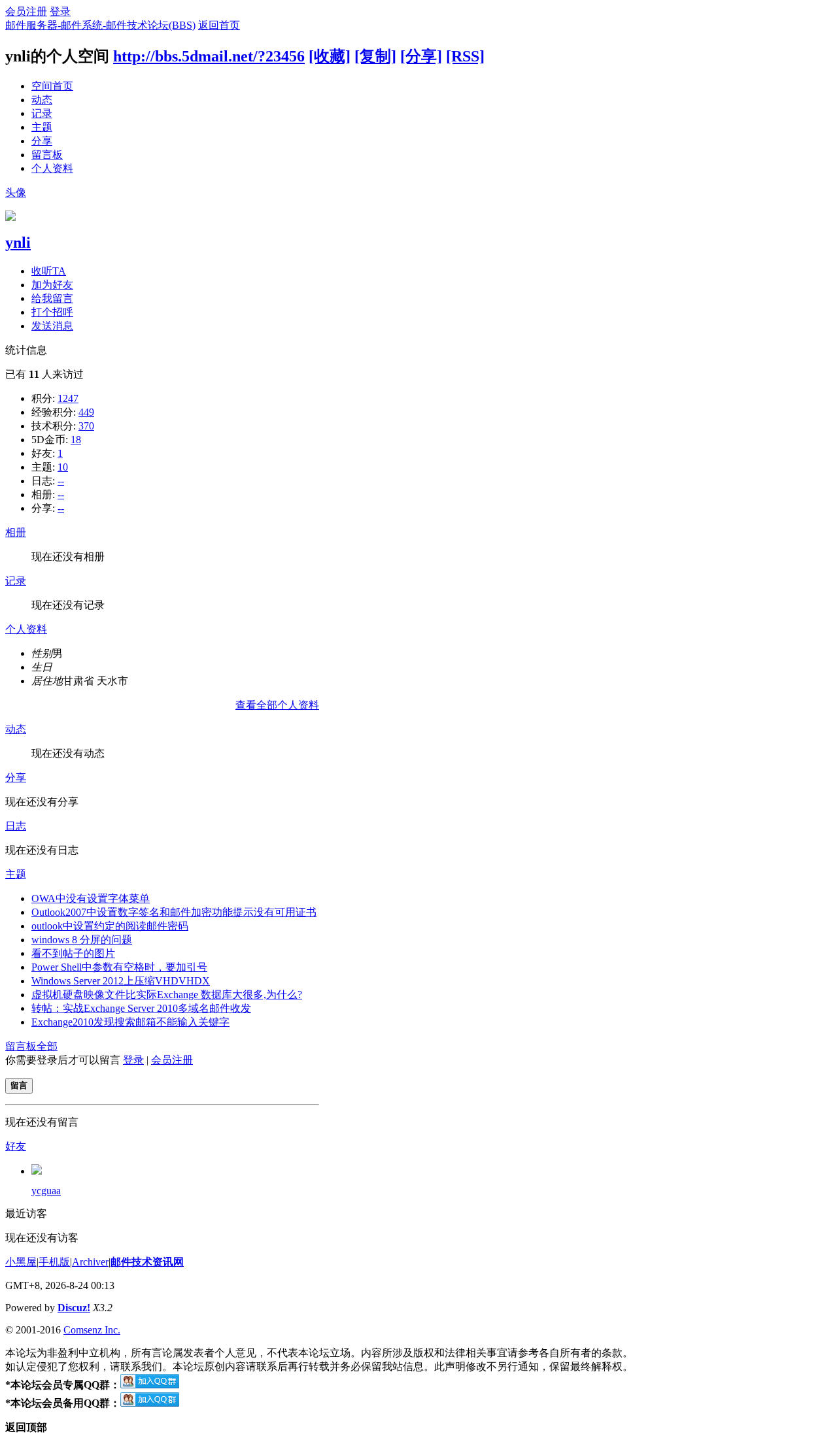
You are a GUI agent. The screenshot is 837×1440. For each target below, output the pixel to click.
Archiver (90, 1261)
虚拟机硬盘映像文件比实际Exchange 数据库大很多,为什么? (166, 994)
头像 (15, 192)
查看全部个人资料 (277, 705)
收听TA (48, 270)
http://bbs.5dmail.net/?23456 (209, 56)
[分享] (421, 56)
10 (63, 467)
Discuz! (74, 1307)
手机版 (54, 1261)
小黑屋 (21, 1261)
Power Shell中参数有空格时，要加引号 (119, 967)
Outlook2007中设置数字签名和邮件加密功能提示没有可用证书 (173, 912)
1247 (68, 398)
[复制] (375, 56)
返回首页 (219, 25)
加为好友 (52, 284)
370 (86, 425)
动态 (41, 99)
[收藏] (329, 56)
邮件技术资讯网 (147, 1261)
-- (61, 480)
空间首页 (52, 86)
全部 (47, 1046)
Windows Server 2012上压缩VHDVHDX (120, 980)
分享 (41, 140)
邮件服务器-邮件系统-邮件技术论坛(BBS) (100, 25)
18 (76, 439)
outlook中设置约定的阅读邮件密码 (109, 925)
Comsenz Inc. (91, 1329)
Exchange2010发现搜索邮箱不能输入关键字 (130, 1022)
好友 (15, 1146)
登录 (60, 11)
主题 (41, 127)
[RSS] (465, 56)
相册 (15, 532)
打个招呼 (52, 312)
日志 (15, 825)
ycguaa (46, 1190)
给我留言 (52, 298)
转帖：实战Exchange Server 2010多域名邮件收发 (141, 1008)
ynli (18, 242)
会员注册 (26, 11)
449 (86, 412)
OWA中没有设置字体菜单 (90, 898)
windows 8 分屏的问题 (81, 939)
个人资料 (52, 168)
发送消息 (52, 325)
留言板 (47, 154)
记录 (41, 113)
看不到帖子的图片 (73, 953)
